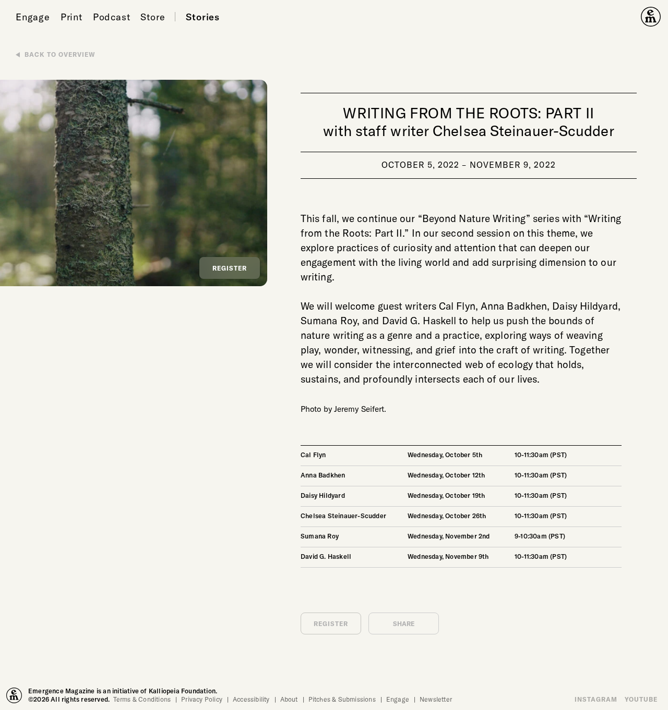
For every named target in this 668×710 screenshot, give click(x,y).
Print (71, 16)
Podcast (111, 16)
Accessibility (251, 699)
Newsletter (436, 699)
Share (404, 623)
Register (229, 268)
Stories (203, 16)
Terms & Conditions (142, 699)
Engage (33, 16)
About (289, 699)
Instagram (596, 699)
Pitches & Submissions (342, 699)
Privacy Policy (201, 699)
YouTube (641, 699)
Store (152, 16)
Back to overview (60, 54)
